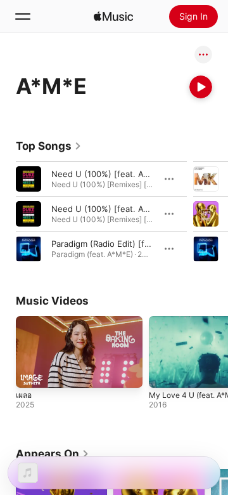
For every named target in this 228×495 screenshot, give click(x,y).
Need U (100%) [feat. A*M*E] (109, 209)
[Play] (200, 87)
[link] (49, 146)
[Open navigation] (23, 16)
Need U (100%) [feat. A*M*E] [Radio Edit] (133, 174)
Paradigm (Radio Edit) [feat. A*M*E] (121, 244)
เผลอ (24, 395)
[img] (113, 16)
